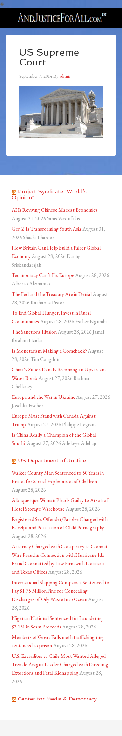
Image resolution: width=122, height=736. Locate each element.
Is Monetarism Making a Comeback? (49, 350)
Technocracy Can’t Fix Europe (43, 275)
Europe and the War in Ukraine (43, 397)
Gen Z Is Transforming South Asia (46, 228)
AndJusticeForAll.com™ (61, 18)
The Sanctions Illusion (34, 331)
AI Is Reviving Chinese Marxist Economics (55, 210)
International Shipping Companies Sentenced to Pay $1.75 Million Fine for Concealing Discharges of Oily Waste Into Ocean (60, 591)
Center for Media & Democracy (57, 699)
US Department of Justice (52, 460)
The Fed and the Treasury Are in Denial (52, 294)
